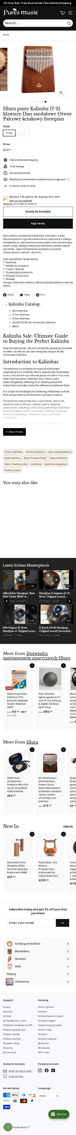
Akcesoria (43, 1043)
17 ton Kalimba (21, 314)
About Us (8, 1047)
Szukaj (6, 1007)
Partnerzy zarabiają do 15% (17, 1025)
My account (9, 1052)
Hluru (32, 742)
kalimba (36, 464)
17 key (9, 132)
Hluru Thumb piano (16, 464)
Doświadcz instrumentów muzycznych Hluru (36, 656)
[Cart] (62, 12)
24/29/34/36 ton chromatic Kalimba (34, 322)
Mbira (15, 326)
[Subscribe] (62, 923)
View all (68, 826)
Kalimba (42, 1011)
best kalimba (13, 458)
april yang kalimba (59, 452)
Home (6, 34)
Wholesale (44, 1047)
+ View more (14, 432)
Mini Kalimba (20, 310)
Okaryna (42, 1034)
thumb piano (12, 470)
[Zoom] (61, 92)
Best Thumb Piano (35, 458)
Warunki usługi (11, 1043)
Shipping (7, 203)
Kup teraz (38, 223)
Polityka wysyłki (11, 1034)
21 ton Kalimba (21, 318)
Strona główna (46, 1007)
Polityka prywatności (14, 1029)
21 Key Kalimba (35, 452)
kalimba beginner (56, 464)
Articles (7, 1016)
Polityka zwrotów (12, 1038)
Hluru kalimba (58, 458)
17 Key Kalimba (14, 452)
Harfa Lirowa (45, 1029)
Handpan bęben (47, 1020)
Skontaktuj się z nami (14, 1020)
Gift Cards (43, 1052)
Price (6, 144)
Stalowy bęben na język (50, 1016)
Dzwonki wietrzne (47, 1038)
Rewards (8, 1011)
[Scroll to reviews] (38, 124)
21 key (23, 132)
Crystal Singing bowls (50, 1025)
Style (6, 126)
